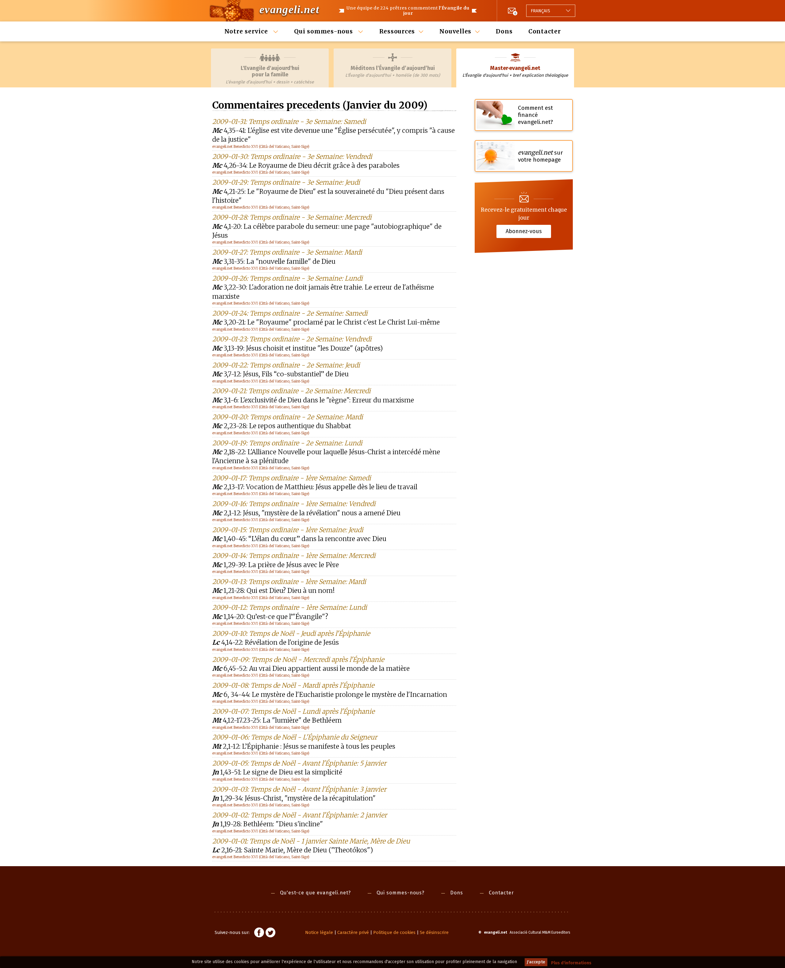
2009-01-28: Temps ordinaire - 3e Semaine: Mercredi (292, 217)
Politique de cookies (394, 932)
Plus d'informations (571, 963)
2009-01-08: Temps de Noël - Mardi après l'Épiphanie (293, 685)
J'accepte (536, 962)
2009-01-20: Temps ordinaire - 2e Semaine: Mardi (287, 417)
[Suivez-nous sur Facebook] (259, 933)
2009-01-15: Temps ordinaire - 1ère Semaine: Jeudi (287, 530)
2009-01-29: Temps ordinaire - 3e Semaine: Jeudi (286, 182)
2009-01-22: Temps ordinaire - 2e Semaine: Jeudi (286, 365)
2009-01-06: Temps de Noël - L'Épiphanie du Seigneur (294, 737)
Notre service (247, 31)
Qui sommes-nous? (400, 893)
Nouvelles (455, 31)
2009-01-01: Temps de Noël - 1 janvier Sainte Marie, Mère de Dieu (311, 841)
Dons (504, 31)
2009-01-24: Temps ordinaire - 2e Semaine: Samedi (290, 313)
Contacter (544, 31)
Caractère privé (353, 932)
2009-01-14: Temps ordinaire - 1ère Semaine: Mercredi (294, 555)
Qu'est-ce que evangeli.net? (315, 893)
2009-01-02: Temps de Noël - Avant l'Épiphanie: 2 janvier (299, 815)
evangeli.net (289, 9)
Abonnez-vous (524, 231)
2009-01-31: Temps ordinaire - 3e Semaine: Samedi (289, 121)
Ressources (397, 31)
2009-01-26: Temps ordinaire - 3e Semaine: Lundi (287, 278)
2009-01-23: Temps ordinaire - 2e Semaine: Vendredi (292, 339)
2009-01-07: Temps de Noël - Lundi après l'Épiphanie (293, 711)
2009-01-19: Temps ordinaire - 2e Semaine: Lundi (287, 443)
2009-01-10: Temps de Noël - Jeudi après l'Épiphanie (291, 633)
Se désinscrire (434, 932)
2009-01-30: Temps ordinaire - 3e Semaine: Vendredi (292, 156)
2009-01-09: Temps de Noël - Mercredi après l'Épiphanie (298, 659)
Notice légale (319, 932)
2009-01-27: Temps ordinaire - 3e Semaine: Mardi (287, 252)
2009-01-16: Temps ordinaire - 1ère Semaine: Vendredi (294, 504)
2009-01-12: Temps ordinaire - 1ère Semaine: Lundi (289, 607)
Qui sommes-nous (324, 31)
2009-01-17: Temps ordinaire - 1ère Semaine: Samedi (291, 478)
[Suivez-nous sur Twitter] (270, 933)
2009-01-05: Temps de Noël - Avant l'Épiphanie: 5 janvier (299, 763)
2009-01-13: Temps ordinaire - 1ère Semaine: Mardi (289, 582)
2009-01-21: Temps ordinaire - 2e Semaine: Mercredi (291, 391)
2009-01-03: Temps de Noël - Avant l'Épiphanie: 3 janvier (299, 789)
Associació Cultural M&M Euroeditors (540, 932)
